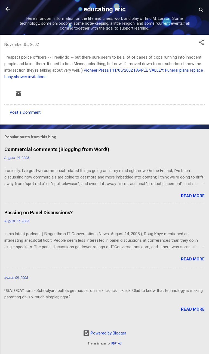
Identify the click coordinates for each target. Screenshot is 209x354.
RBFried (116, 343)
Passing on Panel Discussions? (38, 212)
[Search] (201, 11)
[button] (201, 43)
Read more (193, 195)
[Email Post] (18, 95)
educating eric (105, 9)
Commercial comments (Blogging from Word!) (56, 149)
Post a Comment (25, 112)
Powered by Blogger (108, 333)
